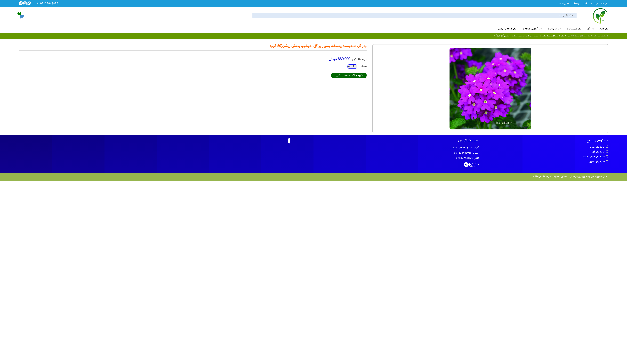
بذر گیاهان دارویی (507, 29)
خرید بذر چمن (597, 147)
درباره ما (594, 4)
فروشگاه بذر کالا (601, 35)
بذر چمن (604, 29)
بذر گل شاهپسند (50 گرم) (578, 35)
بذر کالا (604, 4)
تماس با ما (564, 4)
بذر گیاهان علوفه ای (532, 29)
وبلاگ (576, 4)
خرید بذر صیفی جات (594, 157)
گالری (584, 4)
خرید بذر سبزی (597, 161)
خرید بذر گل (598, 152)
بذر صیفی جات (573, 29)
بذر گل (590, 29)
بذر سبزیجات (554, 29)
